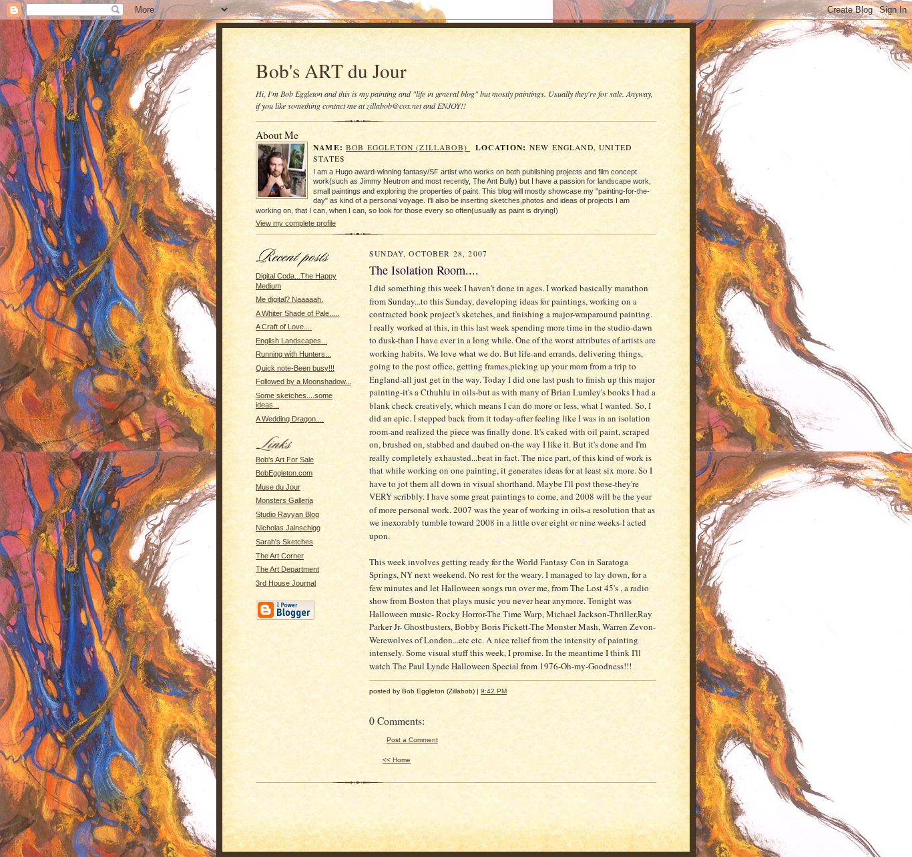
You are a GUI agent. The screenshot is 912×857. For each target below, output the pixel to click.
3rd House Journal (286, 583)
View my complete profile (296, 223)
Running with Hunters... (293, 354)
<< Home (397, 759)
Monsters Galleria (284, 500)
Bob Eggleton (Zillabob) (408, 147)
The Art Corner (280, 556)
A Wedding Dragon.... (290, 419)
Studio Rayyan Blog (287, 514)
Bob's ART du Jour (331, 70)
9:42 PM (494, 691)
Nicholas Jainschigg (288, 528)
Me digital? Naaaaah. (289, 299)
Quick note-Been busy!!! (295, 368)
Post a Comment (412, 739)
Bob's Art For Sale (285, 460)
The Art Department (287, 569)
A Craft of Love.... (284, 327)
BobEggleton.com (284, 473)
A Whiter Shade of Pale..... (297, 313)
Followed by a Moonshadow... (303, 381)
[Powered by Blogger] (285, 618)
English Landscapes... (291, 341)
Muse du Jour (278, 487)
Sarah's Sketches (284, 542)
